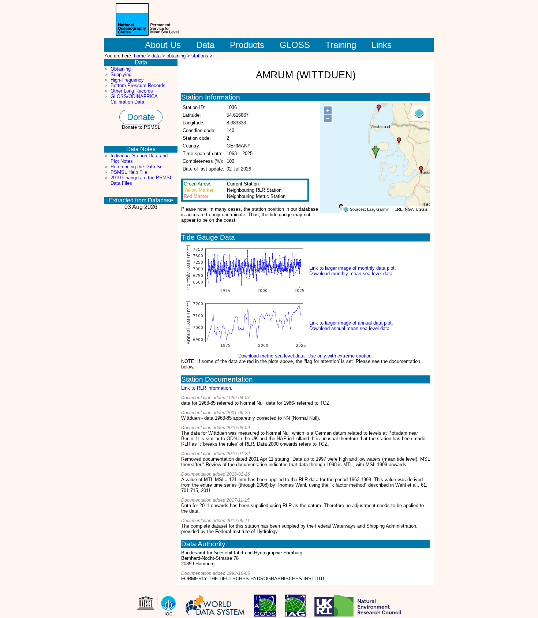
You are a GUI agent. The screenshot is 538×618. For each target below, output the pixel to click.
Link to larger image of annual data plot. (351, 323)
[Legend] (419, 113)
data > (159, 56)
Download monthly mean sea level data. (351, 273)
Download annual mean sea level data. (350, 328)
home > (143, 56)
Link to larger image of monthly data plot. (352, 268)
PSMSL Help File (129, 172)
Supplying (121, 74)
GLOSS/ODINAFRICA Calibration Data (134, 99)
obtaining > (179, 56)
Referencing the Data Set (137, 166)
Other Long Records (132, 91)
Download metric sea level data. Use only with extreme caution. (305, 356)
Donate (141, 117)
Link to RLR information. (206, 388)
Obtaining (121, 69)
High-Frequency (127, 80)
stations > (202, 56)
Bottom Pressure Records (138, 85)
